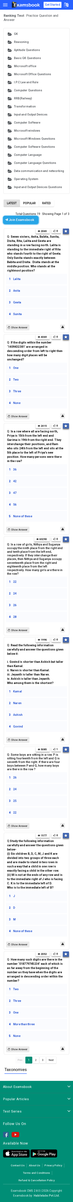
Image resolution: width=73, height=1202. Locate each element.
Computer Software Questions (34, 146)
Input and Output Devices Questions (38, 187)
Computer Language (28, 154)
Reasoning (21, 42)
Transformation (25, 106)
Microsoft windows (27, 130)
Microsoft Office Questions (32, 74)
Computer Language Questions (35, 162)
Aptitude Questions (27, 50)
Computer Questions (28, 90)
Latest (12, 203)
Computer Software (27, 122)
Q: (34, 253)
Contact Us (18, 1165)
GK (16, 33)
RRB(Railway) (23, 98)
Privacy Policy (53, 1165)
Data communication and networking (39, 171)
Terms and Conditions (36, 1172)
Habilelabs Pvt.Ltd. (47, 1195)
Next (51, 1060)
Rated (46, 203)
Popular (29, 203)
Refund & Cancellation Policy (36, 1180)
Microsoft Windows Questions (34, 138)
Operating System (26, 179)
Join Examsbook (21, 220)
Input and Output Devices (30, 114)
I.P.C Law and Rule (26, 82)
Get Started (52, 4)
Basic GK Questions (27, 58)
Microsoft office (25, 66)
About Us (34, 1165)
